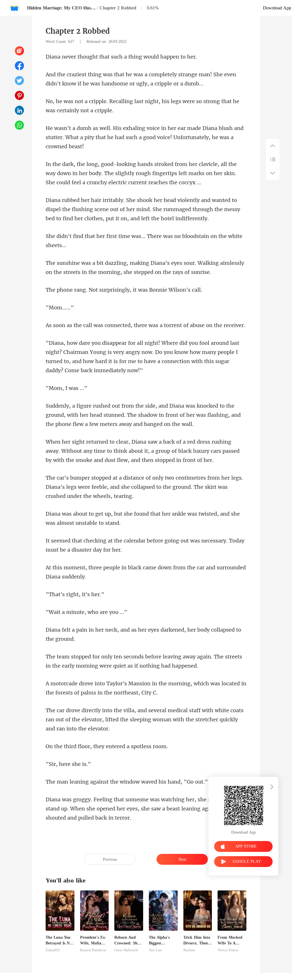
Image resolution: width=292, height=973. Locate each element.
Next (182, 859)
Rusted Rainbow (93, 950)
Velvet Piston (228, 950)
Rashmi (189, 950)
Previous (110, 859)
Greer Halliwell (126, 950)
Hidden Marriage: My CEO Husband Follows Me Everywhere (61, 7)
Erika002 (53, 950)
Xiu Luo (155, 950)
